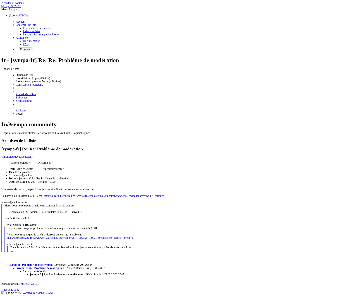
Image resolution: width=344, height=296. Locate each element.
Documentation (31, 40)
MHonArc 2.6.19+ (29, 283)
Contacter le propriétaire (29, 84)
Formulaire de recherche (36, 28)
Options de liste (24, 74)
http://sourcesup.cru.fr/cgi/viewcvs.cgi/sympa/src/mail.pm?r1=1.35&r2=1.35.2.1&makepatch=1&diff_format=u (70, 237)
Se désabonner (24, 100)
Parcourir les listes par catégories (41, 34)
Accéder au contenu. (13, 2)
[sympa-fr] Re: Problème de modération (40, 267)
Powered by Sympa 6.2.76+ (37, 292)
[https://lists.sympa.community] (11, 6)
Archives (21, 110)
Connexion (25, 49)
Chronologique (10, 156)
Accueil (20, 21)
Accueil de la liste (26, 94)
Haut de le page (10, 289)
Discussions (26, 156)
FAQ (26, 44)
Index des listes (31, 31)
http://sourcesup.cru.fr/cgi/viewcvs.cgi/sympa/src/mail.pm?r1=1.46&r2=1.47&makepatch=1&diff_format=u (104, 195)
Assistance (22, 37)
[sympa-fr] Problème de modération (30, 264)
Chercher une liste (26, 24)
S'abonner (21, 97)
